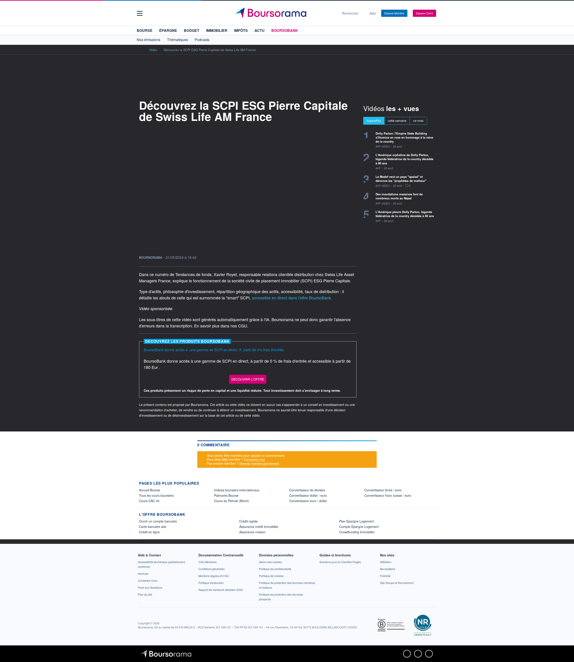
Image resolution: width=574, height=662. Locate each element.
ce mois (418, 120)
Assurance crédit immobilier (258, 526)
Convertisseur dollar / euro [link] (308, 495)
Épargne (168, 30)
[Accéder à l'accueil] (141, 49)
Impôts (241, 30)
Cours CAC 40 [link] (149, 501)
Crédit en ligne (149, 532)
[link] (143, 573)
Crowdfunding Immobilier (357, 532)
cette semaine (397, 120)
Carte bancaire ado (152, 526)
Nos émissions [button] (148, 39)
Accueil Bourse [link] (149, 490)
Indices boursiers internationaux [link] (236, 490)
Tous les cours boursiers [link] (156, 495)
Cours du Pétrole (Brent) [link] (231, 501)
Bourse (144, 30)
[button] (140, 13)
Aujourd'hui (374, 120)
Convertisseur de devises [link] (307, 490)
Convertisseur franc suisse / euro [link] (387, 495)
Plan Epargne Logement (356, 521)
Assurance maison (252, 532)
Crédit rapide (248, 521)
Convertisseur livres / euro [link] (383, 490)
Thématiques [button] (177, 39)
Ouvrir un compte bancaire (158, 521)
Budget (191, 30)
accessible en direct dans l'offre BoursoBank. (292, 298)
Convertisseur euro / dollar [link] (308, 501)
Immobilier (216, 30)
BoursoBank (284, 30)
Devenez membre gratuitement (259, 463)
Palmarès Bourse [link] (226, 495)
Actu (259, 30)
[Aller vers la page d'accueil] (285, 13)
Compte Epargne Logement (359, 526)
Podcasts (202, 39)
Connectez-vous (254, 459)
